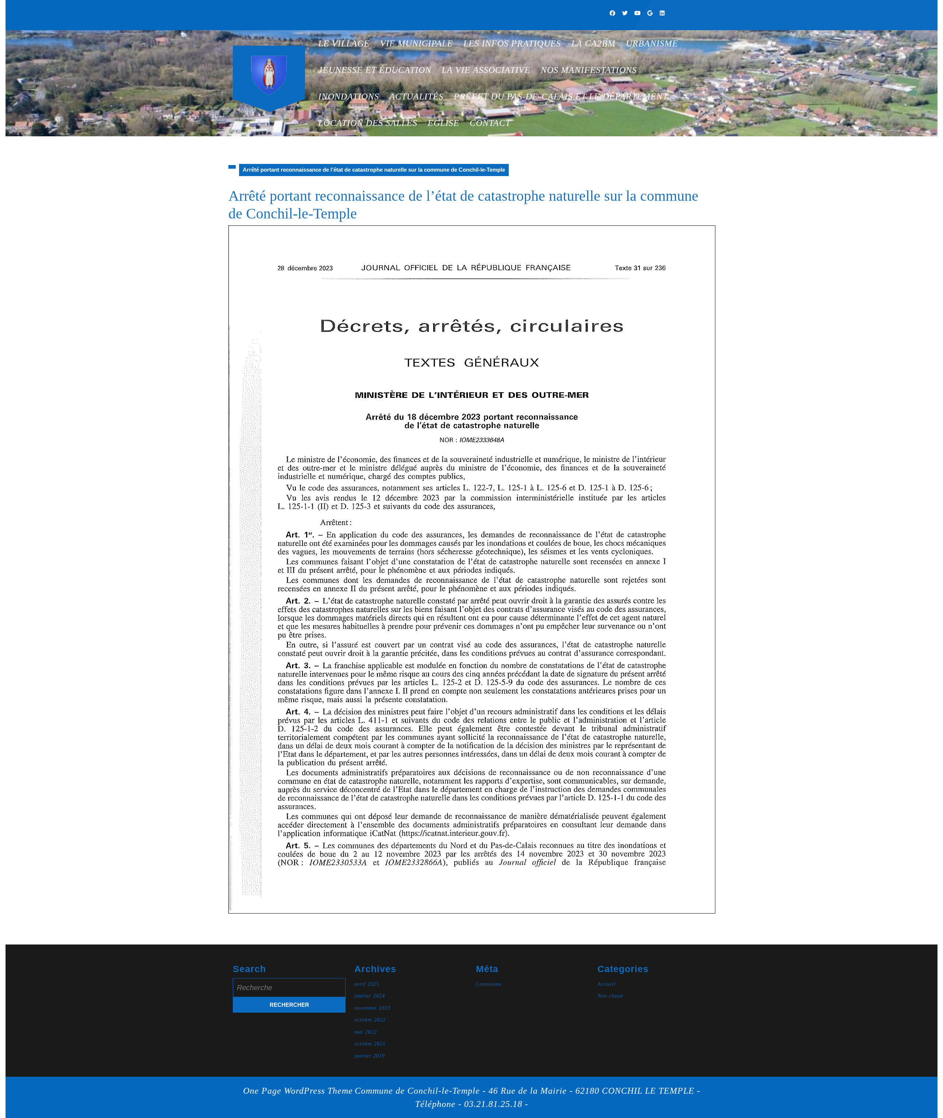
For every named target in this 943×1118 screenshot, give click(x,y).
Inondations (348, 96)
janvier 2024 (369, 996)
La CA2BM (593, 43)
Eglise (443, 123)
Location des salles (367, 123)
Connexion (488, 984)
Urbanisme (652, 43)
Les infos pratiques (512, 43)
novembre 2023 (372, 1008)
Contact (490, 123)
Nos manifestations (589, 70)
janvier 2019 (369, 1056)
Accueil (606, 984)
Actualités (416, 96)
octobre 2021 (370, 1044)
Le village (344, 43)
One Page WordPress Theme (298, 1091)
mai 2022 (365, 1032)
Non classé (610, 996)
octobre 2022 (370, 1020)
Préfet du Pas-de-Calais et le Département (561, 96)
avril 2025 (366, 984)
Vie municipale (416, 43)
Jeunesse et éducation (374, 70)
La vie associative (486, 70)
